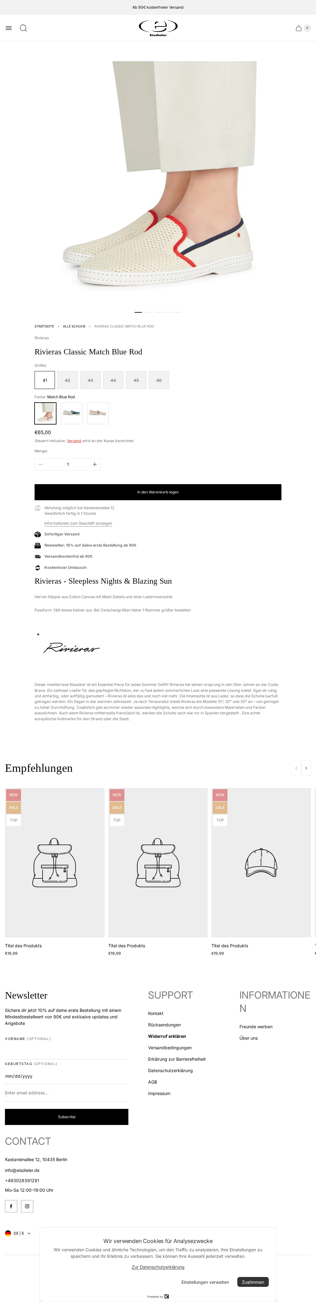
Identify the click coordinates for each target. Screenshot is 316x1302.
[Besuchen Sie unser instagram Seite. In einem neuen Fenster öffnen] (27, 1206)
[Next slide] (306, 768)
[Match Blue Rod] (45, 413)
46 (159, 380)
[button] (138, 312)
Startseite (44, 326)
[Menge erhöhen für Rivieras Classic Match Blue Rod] (95, 464)
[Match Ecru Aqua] (71, 413)
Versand (74, 440)
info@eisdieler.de (22, 1170)
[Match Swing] (98, 413)
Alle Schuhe (74, 326)
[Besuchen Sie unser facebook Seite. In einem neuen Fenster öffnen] (11, 1206)
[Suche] (23, 28)
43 (90, 380)
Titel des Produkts (23, 945)
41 (45, 380)
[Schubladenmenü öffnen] (8, 28)
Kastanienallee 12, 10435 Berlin (36, 1159)
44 (113, 380)
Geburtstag (31, 1064)
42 (67, 380)
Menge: (41, 451)
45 (136, 380)
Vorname (28, 1039)
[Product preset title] (55, 862)
